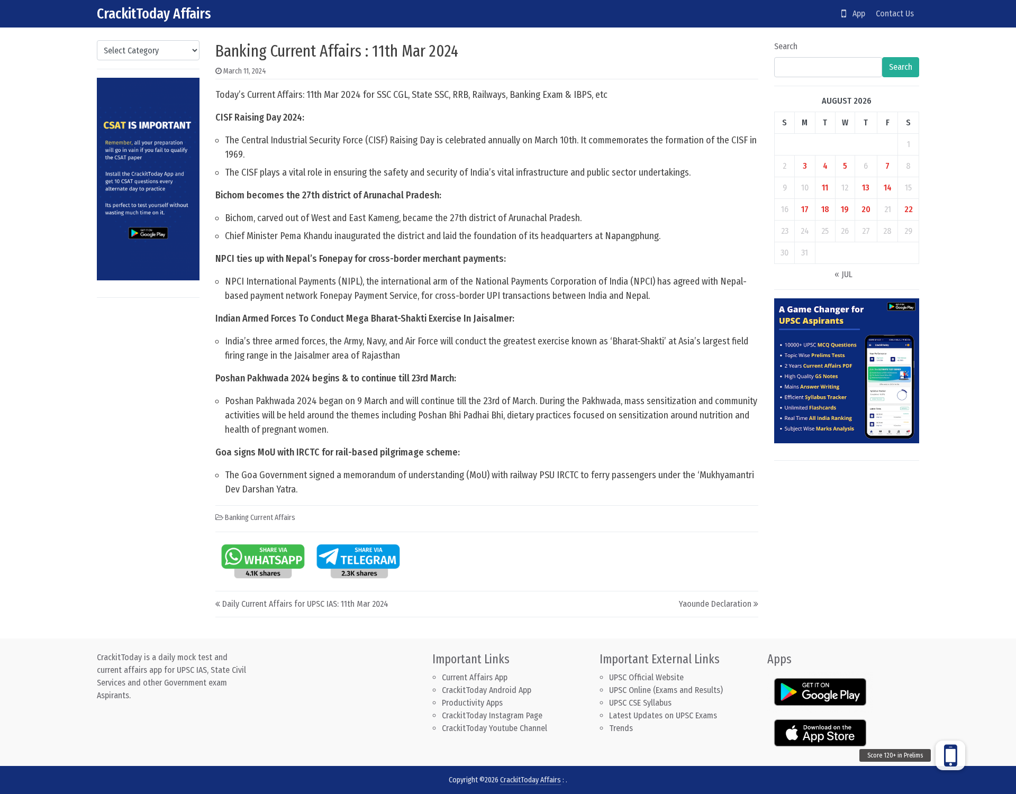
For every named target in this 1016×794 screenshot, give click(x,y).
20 (865, 209)
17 (805, 209)
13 (865, 187)
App (855, 13)
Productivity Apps (472, 703)
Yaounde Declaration (715, 604)
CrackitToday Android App (486, 690)
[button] (950, 755)
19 (845, 209)
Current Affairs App (474, 677)
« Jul (843, 274)
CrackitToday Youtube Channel (494, 728)
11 (825, 187)
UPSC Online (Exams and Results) (666, 690)
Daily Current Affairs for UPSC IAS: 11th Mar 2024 (305, 604)
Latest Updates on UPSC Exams (663, 715)
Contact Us (895, 13)
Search (785, 46)
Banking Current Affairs (260, 517)
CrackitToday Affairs (154, 13)
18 (825, 209)
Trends (621, 728)
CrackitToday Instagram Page (492, 715)
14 (888, 187)
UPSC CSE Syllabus (641, 703)
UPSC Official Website (646, 677)
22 (908, 209)
